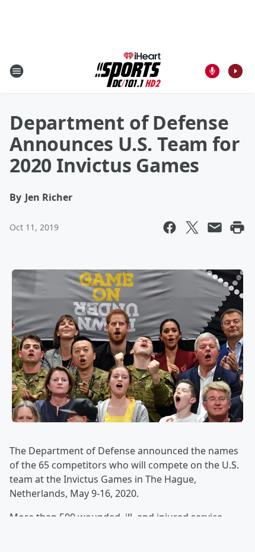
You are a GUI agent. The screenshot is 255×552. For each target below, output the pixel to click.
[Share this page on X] (192, 227)
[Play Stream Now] (235, 71)
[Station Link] (128, 71)
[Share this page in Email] (214, 227)
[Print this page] (237, 227)
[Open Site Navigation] (16, 71)
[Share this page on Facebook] (169, 227)
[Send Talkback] (212, 71)
